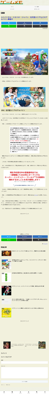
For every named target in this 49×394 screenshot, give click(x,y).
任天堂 (3, 12)
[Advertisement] (24, 38)
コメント (3, 366)
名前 (2, 360)
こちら (36, 195)
